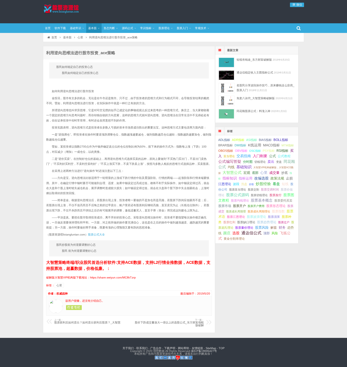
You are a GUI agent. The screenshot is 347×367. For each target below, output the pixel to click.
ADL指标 (224, 140)
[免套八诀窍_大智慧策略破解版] (226, 101)
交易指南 (244, 156)
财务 (282, 227)
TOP (222, 348)
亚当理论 (229, 156)
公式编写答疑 (229, 161)
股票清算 (274, 216)
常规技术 (200, 28)
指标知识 (229, 178)
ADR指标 (238, 140)
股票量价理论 (244, 227)
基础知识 (244, 167)
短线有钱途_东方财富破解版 (254, 59)
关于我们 (128, 348)
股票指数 (278, 211)
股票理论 (164, 28)
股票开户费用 (256, 206)
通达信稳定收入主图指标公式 (255, 72)
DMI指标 (240, 145)
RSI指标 (282, 150)
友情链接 (197, 348)
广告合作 (155, 348)
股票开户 (239, 206)
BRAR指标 (225, 145)
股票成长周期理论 (259, 211)
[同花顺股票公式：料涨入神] (226, 114)
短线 (285, 184)
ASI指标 (251, 140)
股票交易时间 (270, 189)
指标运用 (245, 178)
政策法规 (277, 178)
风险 (274, 233)
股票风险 (262, 227)
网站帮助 (183, 348)
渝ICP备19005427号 (204, 351)
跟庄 (227, 233)
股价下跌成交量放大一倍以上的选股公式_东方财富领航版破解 (169, 323)
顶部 (266, 233)
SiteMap (211, 348)
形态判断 (109, 28)
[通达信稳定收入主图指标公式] (226, 75)
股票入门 (182, 28)
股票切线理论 (259, 195)
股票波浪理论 (256, 216)
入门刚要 (260, 156)
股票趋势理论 (266, 222)
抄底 (284, 172)
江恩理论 (224, 184)
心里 (80, 37)
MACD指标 (271, 145)
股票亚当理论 (237, 189)
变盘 (279, 161)
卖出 (270, 162)
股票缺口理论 (246, 222)
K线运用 (254, 145)
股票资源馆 (69, 11)
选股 (236, 233)
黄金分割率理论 (234, 238)
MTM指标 (288, 145)
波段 (236, 184)
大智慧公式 (232, 172)
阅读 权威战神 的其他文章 (74, 307)
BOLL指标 (281, 140)
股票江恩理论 (236, 216)
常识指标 (145, 28)
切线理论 (260, 161)
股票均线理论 (240, 200)
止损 (289, 178)
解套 (273, 227)
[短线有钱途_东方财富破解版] (226, 62)
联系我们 (142, 348)
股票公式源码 (237, 195)
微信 (299, 4)
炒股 (251, 184)
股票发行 (275, 195)
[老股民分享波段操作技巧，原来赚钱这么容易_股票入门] (226, 88)
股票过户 (283, 222)
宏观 (246, 173)
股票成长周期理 (236, 211)
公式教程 (284, 156)
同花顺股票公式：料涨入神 (253, 111)
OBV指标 (241, 150)
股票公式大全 (96, 234)
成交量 (274, 173)
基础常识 (75, 28)
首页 (48, 28)
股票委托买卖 (283, 200)
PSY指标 (269, 150)
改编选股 (261, 178)
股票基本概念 (261, 200)
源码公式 (127, 28)
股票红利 (229, 222)
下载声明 (169, 348)
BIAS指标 (265, 140)
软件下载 (60, 28)
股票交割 (253, 189)
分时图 (248, 161)
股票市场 (224, 206)
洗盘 (244, 184)
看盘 (276, 184)
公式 (272, 156)
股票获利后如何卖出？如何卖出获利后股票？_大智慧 (87, 321)
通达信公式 (251, 233)
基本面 (92, 28)
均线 (231, 167)
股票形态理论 (276, 206)
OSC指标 (255, 150)
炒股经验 (263, 184)
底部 (255, 172)
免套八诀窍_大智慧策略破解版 (256, 98)
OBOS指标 (225, 150)
